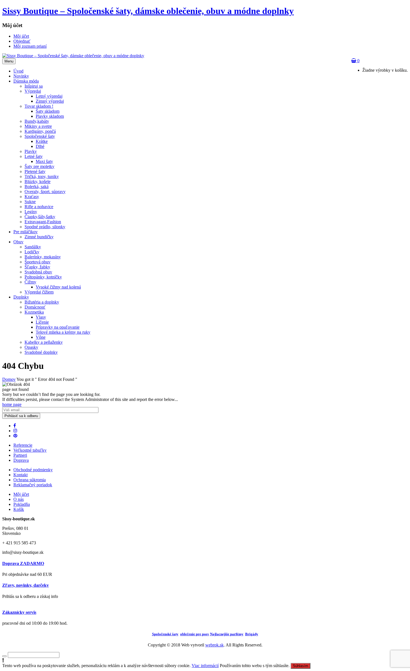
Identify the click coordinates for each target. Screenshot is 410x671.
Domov (9, 379)
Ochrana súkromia (29, 479)
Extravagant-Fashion (43, 221)
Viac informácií (205, 665)
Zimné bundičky (39, 236)
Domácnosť (35, 307)
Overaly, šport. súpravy (45, 191)
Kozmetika (34, 312)
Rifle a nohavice (39, 206)
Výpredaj (33, 91)
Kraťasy (32, 196)
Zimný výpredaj (50, 101)
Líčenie (42, 322)
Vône (40, 337)
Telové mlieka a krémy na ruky (63, 332)
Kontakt (20, 474)
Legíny (31, 211)
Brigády (251, 634)
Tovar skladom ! (39, 106)
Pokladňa (21, 504)
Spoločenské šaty (40, 136)
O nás (18, 499)
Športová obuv (37, 261)
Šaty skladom (47, 111)
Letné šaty (34, 156)
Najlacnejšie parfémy (226, 634)
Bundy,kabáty (37, 121)
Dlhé (40, 146)
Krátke (42, 141)
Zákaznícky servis (19, 612)
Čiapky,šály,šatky (40, 216)
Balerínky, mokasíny (43, 256)
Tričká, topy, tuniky (42, 176)
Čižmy (30, 282)
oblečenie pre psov (194, 634)
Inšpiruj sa (34, 86)
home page (11, 404)
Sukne (30, 201)
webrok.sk (214, 645)
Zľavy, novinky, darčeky (25, 585)
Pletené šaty (35, 171)
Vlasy (41, 317)
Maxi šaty (44, 161)
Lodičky (32, 251)
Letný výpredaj (49, 96)
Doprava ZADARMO (23, 563)
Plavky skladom (50, 116)
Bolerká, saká (37, 186)
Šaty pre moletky (39, 166)
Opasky (31, 347)
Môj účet (21, 494)
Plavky (31, 151)
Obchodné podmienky (33, 469)
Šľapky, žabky (37, 266)
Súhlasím (300, 666)
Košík (18, 509)
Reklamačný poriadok (32, 484)
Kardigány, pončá (40, 131)
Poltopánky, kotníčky (43, 277)
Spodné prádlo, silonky (45, 226)
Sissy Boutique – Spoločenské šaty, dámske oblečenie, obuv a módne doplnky (148, 11)
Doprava (21, 460)
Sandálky (33, 246)
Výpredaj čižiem (39, 292)
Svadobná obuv (38, 272)
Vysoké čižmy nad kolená (58, 287)
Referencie (22, 445)
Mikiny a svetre (38, 126)
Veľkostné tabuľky (30, 450)
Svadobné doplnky (41, 352)
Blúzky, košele (37, 181)
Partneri (20, 455)
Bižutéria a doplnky (42, 302)
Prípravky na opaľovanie (57, 327)
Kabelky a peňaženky (44, 342)
